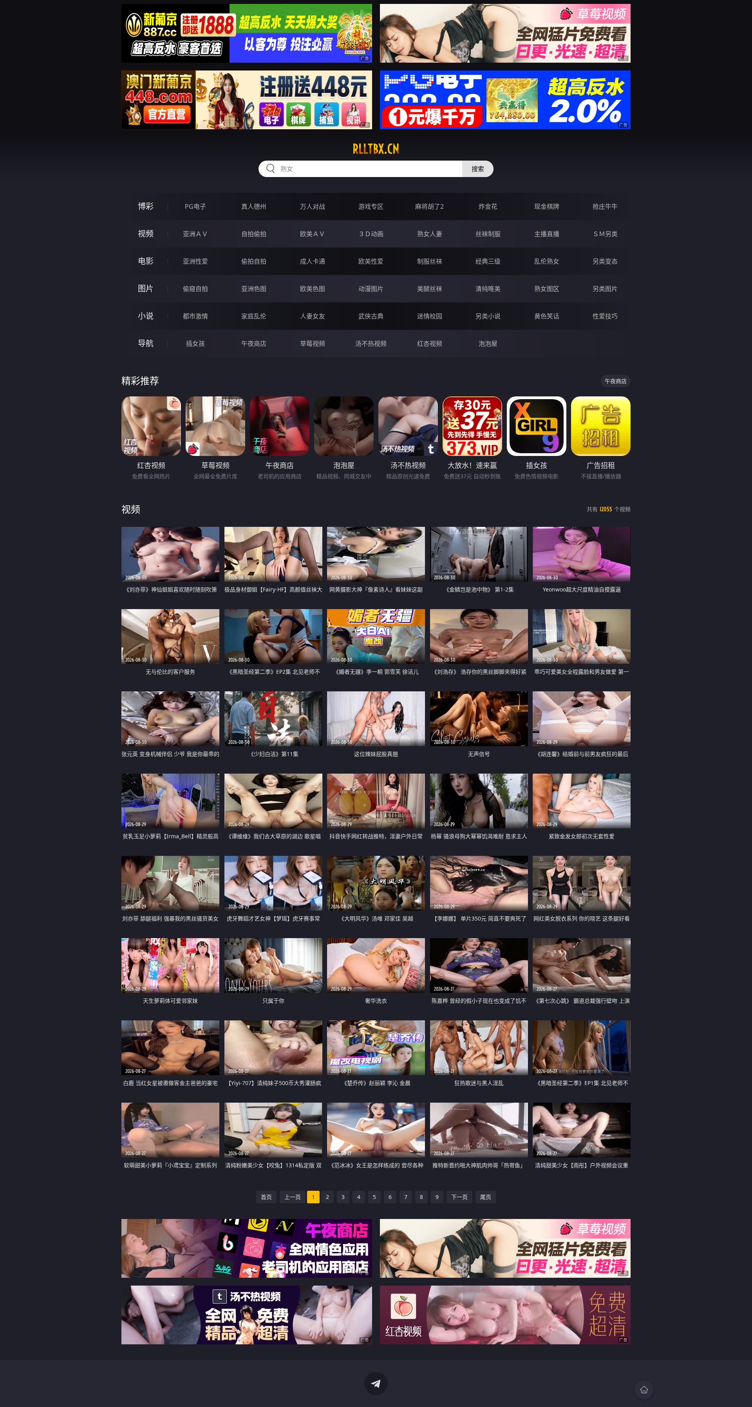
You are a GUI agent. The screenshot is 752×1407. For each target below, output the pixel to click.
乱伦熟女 (546, 261)
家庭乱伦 (253, 316)
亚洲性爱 (195, 261)
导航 (146, 343)
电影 (146, 261)
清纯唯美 (488, 288)
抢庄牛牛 (605, 206)
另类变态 (605, 261)
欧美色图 (312, 288)
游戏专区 (370, 206)
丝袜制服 (488, 234)
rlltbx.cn (376, 149)
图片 (146, 288)
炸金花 (488, 206)
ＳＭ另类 (605, 234)
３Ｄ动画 (370, 234)
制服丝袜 (429, 261)
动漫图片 (370, 288)
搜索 (478, 169)
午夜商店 (253, 343)
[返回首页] (643, 1389)
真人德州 (253, 206)
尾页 (485, 1197)
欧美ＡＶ (312, 234)
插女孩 (195, 343)
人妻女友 (312, 316)
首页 (266, 1197)
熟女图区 (546, 288)
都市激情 (195, 316)
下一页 (459, 1197)
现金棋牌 (546, 206)
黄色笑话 (546, 316)
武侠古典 (370, 316)
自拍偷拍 (253, 234)
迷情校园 (429, 316)
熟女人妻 (429, 234)
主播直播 (546, 234)
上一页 (292, 1197)
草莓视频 (312, 343)
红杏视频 (429, 343)
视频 (146, 233)
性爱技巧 (605, 316)
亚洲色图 (253, 288)
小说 (146, 316)
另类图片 (605, 288)
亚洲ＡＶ (195, 234)
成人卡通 (312, 261)
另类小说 (488, 316)
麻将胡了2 (429, 206)
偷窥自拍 (195, 288)
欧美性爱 (370, 261)
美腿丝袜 (429, 288)
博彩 (146, 206)
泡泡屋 (488, 343)
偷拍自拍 (253, 261)
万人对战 (312, 206)
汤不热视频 (371, 343)
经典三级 (488, 261)
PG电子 (195, 206)
